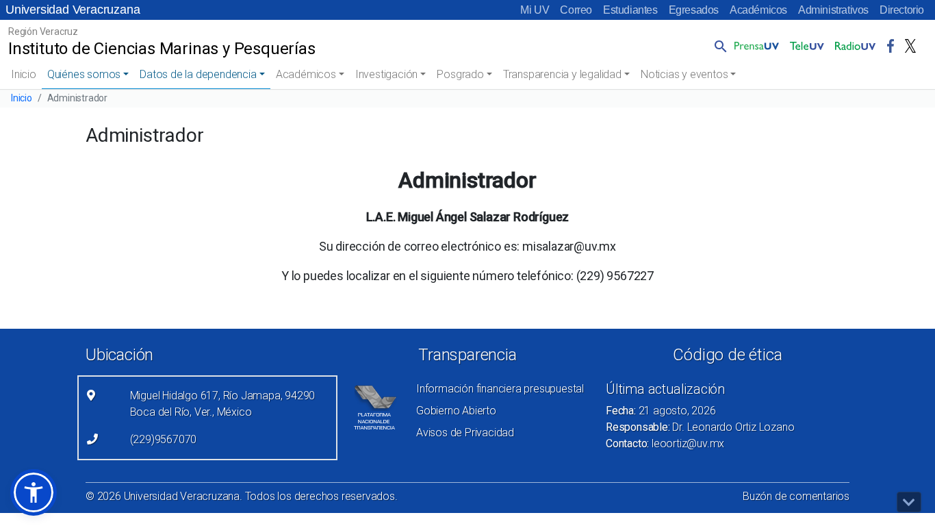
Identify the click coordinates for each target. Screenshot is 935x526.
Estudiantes (630, 10)
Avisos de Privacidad (465, 432)
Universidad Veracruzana (72, 9)
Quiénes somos (83, 74)
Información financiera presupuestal (500, 388)
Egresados (694, 10)
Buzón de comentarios (796, 496)
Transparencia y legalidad (562, 74)
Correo (576, 10)
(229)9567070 (163, 439)
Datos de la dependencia (198, 74)
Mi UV (534, 10)
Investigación (386, 74)
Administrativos (833, 10)
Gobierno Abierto (456, 410)
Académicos (758, 10)
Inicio (23, 74)
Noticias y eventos (684, 74)
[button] (718, 46)
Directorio (902, 10)
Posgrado (460, 74)
